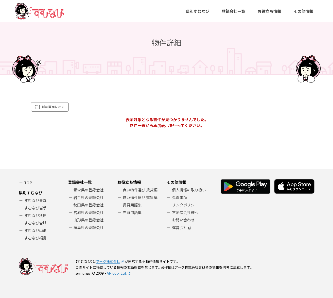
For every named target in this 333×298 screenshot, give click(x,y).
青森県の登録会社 (88, 189)
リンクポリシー (185, 204)
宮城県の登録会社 (88, 212)
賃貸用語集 (132, 204)
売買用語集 (132, 212)
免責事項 (179, 197)
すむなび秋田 (35, 215)
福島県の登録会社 (88, 227)
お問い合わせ (183, 219)
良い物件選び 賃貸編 (140, 189)
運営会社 (179, 227)
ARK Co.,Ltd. (117, 273)
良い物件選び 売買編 (140, 197)
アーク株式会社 (108, 261)
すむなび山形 (35, 230)
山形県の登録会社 (88, 219)
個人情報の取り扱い (189, 189)
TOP (28, 182)
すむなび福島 (35, 237)
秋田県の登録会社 (88, 204)
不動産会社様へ (185, 212)
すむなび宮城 (35, 222)
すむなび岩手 (35, 207)
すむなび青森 (35, 200)
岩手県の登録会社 (88, 197)
